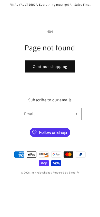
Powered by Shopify (66, 172)
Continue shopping (50, 66)
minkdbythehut (42, 172)
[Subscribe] (75, 114)
